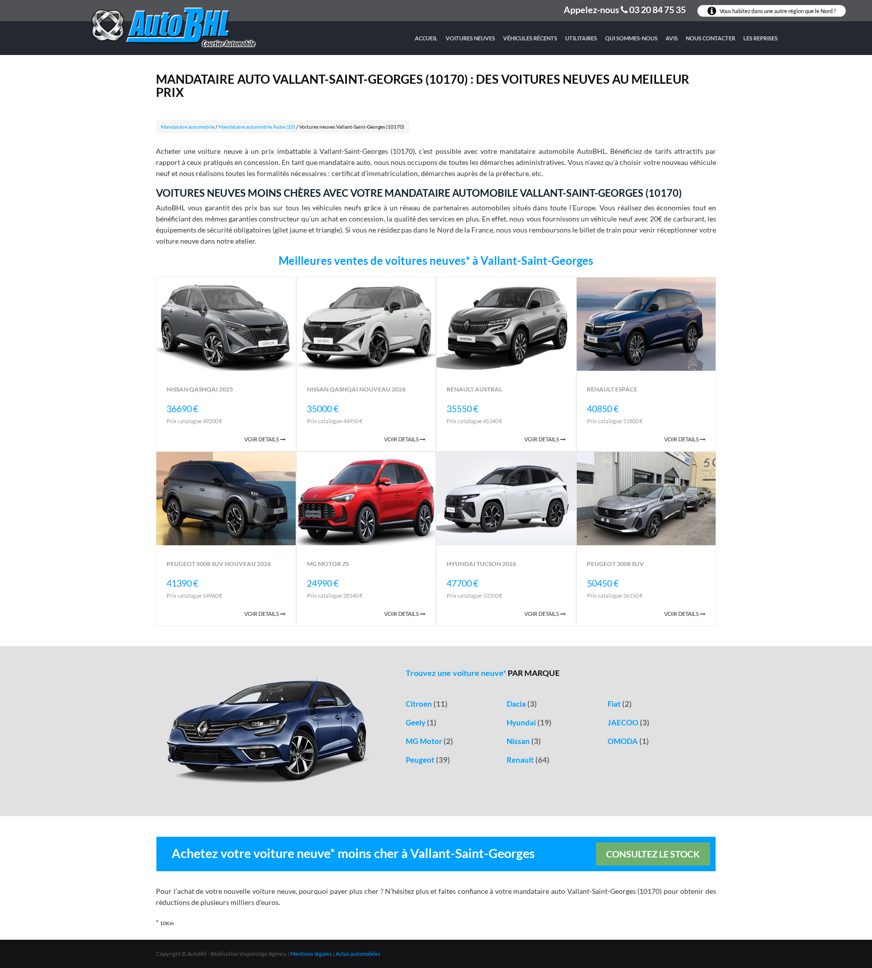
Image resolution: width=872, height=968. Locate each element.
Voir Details (262, 439)
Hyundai (529, 722)
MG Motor (429, 741)
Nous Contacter (710, 38)
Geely (421, 722)
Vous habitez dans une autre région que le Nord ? (777, 11)
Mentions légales (311, 953)
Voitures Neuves (470, 38)
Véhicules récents (530, 38)
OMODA (628, 741)
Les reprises (760, 38)
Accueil (426, 38)
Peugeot (428, 759)
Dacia (522, 703)
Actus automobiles (358, 953)
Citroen (427, 703)
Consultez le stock (653, 854)
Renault (528, 759)
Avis (672, 38)
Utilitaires (581, 38)
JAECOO (628, 722)
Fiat (620, 703)
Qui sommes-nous (631, 38)
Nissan (524, 741)
